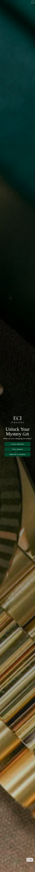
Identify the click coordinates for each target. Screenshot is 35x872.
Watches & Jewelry (17, 454)
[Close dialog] (32, 2)
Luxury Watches (17, 444)
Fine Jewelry (17, 449)
